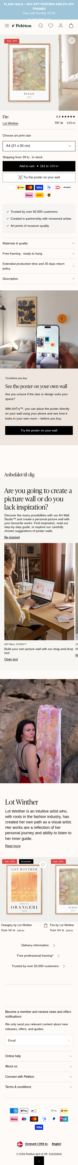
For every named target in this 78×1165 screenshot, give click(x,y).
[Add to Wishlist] (71, 40)
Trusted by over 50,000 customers (35, 966)
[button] (7, 25)
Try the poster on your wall (39, 430)
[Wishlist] (51, 25)
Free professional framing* (35, 955)
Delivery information (35, 945)
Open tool (11, 659)
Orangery (16, 925)
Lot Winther (10, 123)
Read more (13, 846)
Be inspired (12, 537)
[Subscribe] (69, 1040)
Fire (62, 925)
